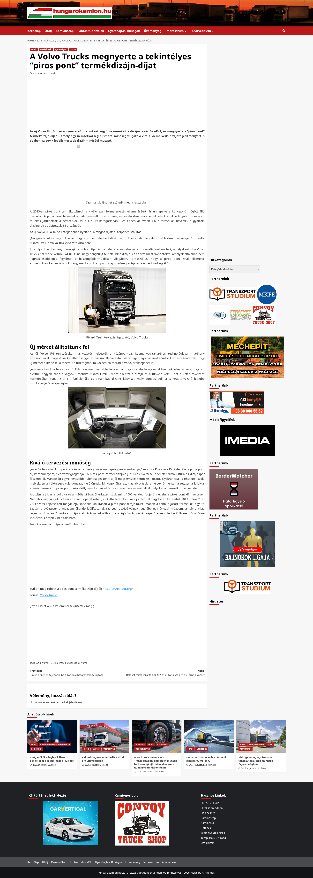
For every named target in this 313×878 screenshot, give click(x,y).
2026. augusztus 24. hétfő (96, 764)
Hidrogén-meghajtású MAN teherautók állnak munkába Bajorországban (255, 761)
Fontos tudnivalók (91, 31)
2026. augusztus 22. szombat (202, 764)
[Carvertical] (70, 822)
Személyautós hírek (213, 833)
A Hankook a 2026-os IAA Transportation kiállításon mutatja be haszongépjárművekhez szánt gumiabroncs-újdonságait (155, 762)
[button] (284, 31)
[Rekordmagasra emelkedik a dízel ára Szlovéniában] (104, 736)
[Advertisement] (117, 103)
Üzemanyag (152, 31)
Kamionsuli (208, 823)
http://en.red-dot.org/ (118, 589)
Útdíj (48, 31)
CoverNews (191, 872)
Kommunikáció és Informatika (55, 744)
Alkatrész (140, 744)
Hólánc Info (208, 813)
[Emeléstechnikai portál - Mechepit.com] (247, 357)
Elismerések (59, 662)
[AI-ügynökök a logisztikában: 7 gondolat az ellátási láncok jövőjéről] (52, 736)
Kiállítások (162, 744)
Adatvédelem (201, 31)
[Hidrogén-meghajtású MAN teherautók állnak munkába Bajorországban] (261, 736)
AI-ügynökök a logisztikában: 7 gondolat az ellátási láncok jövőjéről (52, 759)
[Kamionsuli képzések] (236, 402)
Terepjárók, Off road (213, 838)
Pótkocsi (206, 828)
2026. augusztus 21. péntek (253, 768)
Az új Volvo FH (43, 662)
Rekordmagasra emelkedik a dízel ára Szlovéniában (103, 759)
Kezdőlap (34, 31)
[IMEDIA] (247, 440)
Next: (165, 673)
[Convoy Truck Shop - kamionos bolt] (263, 314)
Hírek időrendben (212, 808)
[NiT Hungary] (219, 314)
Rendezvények (143, 748)
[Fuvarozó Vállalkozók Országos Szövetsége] (241, 314)
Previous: (67, 673)
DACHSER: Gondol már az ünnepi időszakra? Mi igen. (206, 759)
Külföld (96, 748)
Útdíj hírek (207, 843)
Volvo (73, 49)
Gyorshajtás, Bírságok (124, 31)
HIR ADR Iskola (210, 803)
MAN (270, 744)
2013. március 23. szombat (45, 73)
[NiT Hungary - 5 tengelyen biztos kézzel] (247, 543)
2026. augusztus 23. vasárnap (150, 771)
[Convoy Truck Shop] (142, 823)
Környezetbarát (256, 744)
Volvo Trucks (49, 595)
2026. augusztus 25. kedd (44, 764)
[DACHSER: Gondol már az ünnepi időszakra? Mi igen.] (209, 736)
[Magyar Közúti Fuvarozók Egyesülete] (267, 294)
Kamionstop (208, 818)
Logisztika (36, 748)
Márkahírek (45, 49)
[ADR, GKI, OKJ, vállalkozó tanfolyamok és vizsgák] (232, 294)
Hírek (34, 49)
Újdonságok (61, 49)
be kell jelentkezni (71, 702)
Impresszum (174, 31)
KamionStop (65, 31)
